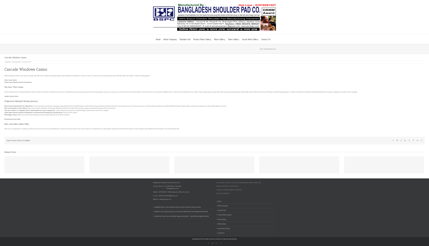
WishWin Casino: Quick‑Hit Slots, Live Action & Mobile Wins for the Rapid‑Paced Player (181, 212)
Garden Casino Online (11, 96)
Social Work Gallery (224, 228)
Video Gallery (222, 224)
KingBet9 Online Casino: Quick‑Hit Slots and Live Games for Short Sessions (177, 207)
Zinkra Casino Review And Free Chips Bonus (18, 82)
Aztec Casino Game (10, 80)
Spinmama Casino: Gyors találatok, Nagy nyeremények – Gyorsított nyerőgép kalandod (181, 216)
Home (261, 49)
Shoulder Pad (222, 210)
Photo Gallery (222, 219)
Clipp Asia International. (229, 239)
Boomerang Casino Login (12, 119)
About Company (223, 206)
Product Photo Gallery (224, 215)
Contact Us (221, 233)
